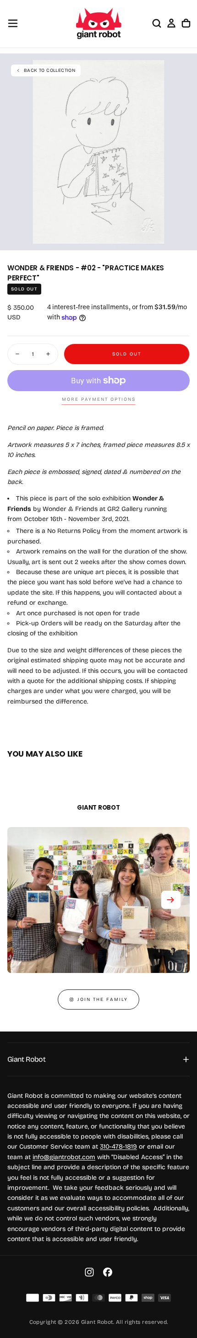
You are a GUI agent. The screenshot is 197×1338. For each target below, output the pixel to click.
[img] (32, 1297)
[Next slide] (171, 900)
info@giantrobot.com (64, 1157)
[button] (12, 23)
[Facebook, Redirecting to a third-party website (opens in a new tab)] (107, 1272)
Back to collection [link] (49, 70)
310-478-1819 (118, 1146)
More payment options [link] (99, 399)
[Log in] (171, 23)
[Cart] (186, 23)
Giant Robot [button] (26, 1059)
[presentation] (185, 238)
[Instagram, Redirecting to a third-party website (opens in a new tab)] (89, 1272)
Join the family (102, 999)
